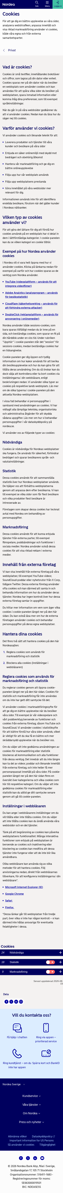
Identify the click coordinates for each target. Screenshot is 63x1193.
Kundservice (30, 1096)
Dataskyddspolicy (42, 1136)
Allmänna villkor (17, 1136)
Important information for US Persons (32, 1140)
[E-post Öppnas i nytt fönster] (21, 1002)
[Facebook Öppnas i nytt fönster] (6, 1002)
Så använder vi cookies (21, 1144)
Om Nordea (30, 1113)
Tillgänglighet (47, 1144)
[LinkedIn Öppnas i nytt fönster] (16, 1002)
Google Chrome (14, 893)
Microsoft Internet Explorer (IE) (24, 887)
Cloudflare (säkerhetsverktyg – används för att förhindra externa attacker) (31, 305)
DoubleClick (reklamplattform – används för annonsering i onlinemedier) (31, 316)
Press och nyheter (30, 1122)
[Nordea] (9, 4)
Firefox (9, 907)
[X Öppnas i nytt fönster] (11, 1002)
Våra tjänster (30, 1104)
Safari (9, 900)
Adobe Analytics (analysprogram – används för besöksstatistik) (31, 295)
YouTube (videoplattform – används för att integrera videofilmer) (31, 284)
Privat (12, 50)
